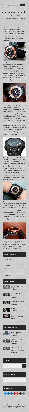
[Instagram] (20, 393)
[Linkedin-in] (11, 393)
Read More (14, 289)
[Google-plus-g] (17, 393)
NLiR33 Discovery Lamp (18, 309)
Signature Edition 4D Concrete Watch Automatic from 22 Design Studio (18, 349)
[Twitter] (5, 393)
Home (5, 18)
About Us (17, 404)
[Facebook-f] (8, 393)
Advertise (9, 404)
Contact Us (22, 404)
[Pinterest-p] (23, 393)
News (13, 404)
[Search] (24, 366)
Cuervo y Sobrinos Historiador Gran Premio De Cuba (18, 316)
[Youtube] (14, 393)
